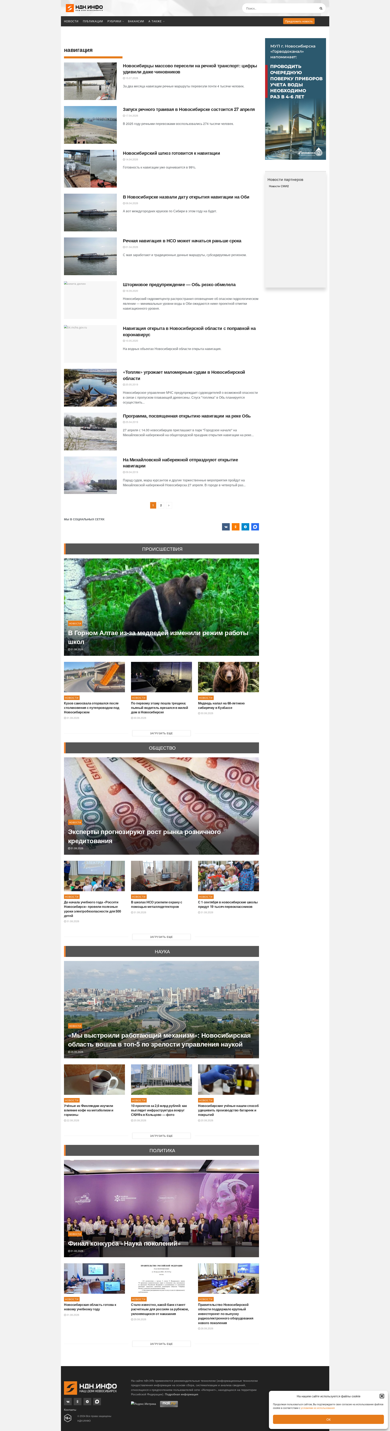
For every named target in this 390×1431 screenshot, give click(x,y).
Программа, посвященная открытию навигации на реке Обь (187, 415)
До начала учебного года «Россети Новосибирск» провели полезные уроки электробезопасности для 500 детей (92, 909)
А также (155, 21)
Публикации (93, 21)
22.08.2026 (72, 1120)
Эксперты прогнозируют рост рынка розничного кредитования (144, 836)
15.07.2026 (131, 78)
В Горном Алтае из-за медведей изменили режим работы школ (158, 637)
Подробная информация (181, 1394)
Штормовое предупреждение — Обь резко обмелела (179, 284)
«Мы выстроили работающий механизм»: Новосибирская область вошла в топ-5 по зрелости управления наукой (159, 1039)
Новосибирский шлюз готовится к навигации (171, 153)
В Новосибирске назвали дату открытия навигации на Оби (186, 196)
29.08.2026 (139, 1319)
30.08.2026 (139, 717)
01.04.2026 (131, 247)
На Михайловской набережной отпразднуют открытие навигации (180, 462)
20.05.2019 (131, 384)
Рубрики (114, 21)
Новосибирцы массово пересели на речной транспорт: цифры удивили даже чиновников (190, 68)
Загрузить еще (161, 733)
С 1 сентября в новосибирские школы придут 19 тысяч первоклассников (228, 904)
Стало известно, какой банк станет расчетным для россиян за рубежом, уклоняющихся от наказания (159, 1309)
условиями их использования (318, 1408)
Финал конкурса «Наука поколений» (124, 1243)
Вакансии (136, 21)
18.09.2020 (131, 290)
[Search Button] (322, 8)
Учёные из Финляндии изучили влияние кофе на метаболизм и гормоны (88, 1110)
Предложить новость (299, 21)
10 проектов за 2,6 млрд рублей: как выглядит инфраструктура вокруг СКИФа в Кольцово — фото (159, 1110)
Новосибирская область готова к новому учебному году (90, 1306)
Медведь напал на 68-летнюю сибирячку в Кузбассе (221, 705)
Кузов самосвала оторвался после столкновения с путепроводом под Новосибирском (91, 708)
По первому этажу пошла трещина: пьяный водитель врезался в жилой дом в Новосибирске (159, 708)
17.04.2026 (131, 115)
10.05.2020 (131, 340)
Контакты (70, 1409)
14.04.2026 (131, 159)
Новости (71, 21)
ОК (328, 1419)
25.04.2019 (131, 422)
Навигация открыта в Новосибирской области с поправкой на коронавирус (189, 331)
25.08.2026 (76, 1051)
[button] (382, 1396)
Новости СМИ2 (279, 186)
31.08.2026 (76, 649)
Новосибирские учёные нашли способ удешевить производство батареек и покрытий (228, 1110)
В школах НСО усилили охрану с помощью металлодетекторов (156, 904)
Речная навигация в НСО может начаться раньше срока (182, 240)
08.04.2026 (131, 203)
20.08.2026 (139, 1120)
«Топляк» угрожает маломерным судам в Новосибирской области (184, 375)
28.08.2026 (206, 1328)
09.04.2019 (131, 472)
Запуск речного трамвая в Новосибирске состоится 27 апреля (189, 109)
